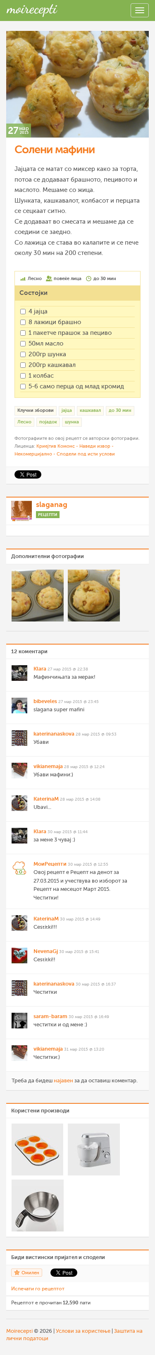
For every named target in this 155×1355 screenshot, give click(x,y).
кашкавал (90, 410)
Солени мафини (54, 149)
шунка (72, 422)
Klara (39, 669)
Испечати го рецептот (37, 1289)
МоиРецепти (50, 864)
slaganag (51, 504)
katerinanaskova (53, 734)
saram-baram (50, 1016)
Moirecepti (19, 1331)
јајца (67, 410)
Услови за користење (83, 1331)
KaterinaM (46, 799)
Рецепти (47, 514)
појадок (48, 422)
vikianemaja (48, 766)
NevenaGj (45, 951)
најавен (63, 1080)
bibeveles (45, 701)
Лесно (24, 422)
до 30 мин (120, 410)
